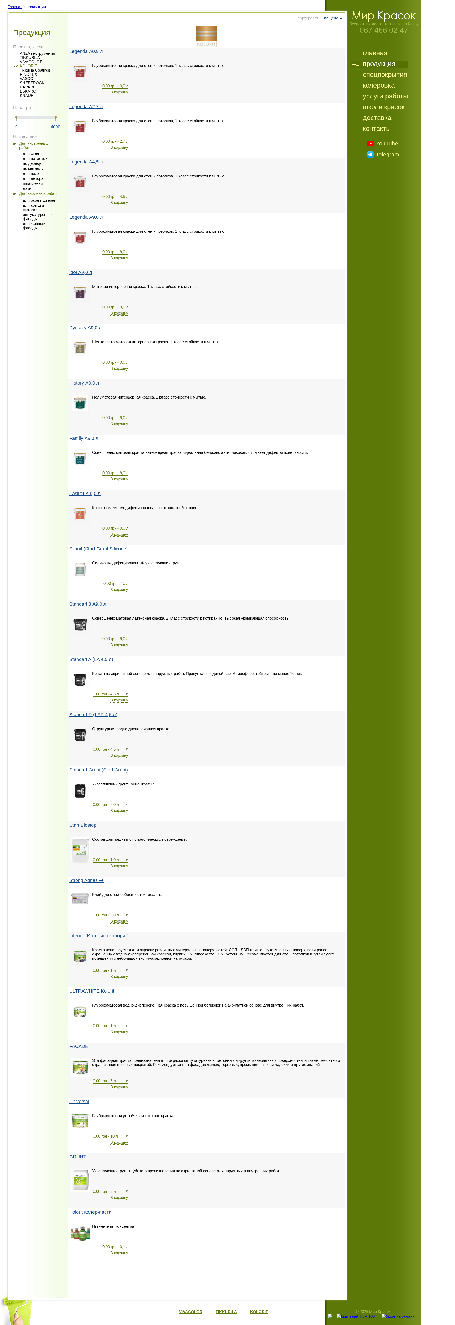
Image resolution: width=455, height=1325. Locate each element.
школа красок (383, 107)
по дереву (32, 163)
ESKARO (28, 91)
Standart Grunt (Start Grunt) (98, 770)
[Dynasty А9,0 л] (80, 357)
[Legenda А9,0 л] (80, 246)
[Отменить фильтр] (206, 36)
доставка (377, 118)
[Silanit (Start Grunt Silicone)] (80, 578)
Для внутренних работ (33, 145)
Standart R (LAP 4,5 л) (93, 714)
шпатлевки (33, 183)
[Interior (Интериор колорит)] (80, 965)
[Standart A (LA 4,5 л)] (80, 688)
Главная (15, 7)
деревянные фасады (34, 226)
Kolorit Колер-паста (90, 1212)
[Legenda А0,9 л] (80, 80)
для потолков (35, 158)
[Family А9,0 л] (80, 467)
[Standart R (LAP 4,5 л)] (80, 744)
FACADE (78, 1046)
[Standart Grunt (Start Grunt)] (80, 799)
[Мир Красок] (384, 20)
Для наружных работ (38, 193)
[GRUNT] (80, 1190)
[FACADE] (80, 1075)
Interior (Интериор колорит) (99, 935)
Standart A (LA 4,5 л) (91, 659)
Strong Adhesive (86, 880)
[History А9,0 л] (80, 412)
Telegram (387, 154)
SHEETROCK (32, 83)
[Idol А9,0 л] (80, 302)
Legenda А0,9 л (86, 51)
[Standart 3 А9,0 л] (80, 633)
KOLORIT (28, 66)
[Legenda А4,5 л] (80, 191)
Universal (79, 1101)
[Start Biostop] (80, 862)
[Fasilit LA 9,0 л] (80, 523)
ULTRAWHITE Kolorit (91, 991)
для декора (33, 178)
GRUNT (77, 1156)
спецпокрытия (385, 75)
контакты (377, 129)
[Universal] (80, 1127)
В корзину (119, 92)
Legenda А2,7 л (86, 106)
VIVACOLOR (31, 62)
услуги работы (385, 96)
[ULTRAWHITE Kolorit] (80, 1020)
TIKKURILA (30, 58)
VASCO (26, 79)
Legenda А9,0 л (86, 217)
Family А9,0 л (83, 438)
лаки (27, 188)
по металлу (33, 168)
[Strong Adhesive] (80, 903)
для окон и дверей (39, 200)
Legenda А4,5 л (86, 162)
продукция (379, 64)
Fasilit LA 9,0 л (85, 493)
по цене (331, 18)
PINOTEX (28, 74)
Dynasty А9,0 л (85, 327)
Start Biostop (82, 825)
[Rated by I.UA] (355, 1321)
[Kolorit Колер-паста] (80, 1241)
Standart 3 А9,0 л (87, 604)
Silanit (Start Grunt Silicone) (98, 548)
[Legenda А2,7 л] (80, 136)
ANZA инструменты (37, 53)
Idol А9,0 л (80, 272)
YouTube (387, 143)
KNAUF (26, 95)
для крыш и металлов (33, 207)
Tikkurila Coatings (35, 70)
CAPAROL (29, 87)
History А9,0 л (84, 383)
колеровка (379, 85)
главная (375, 53)
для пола (31, 173)
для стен (31, 153)
